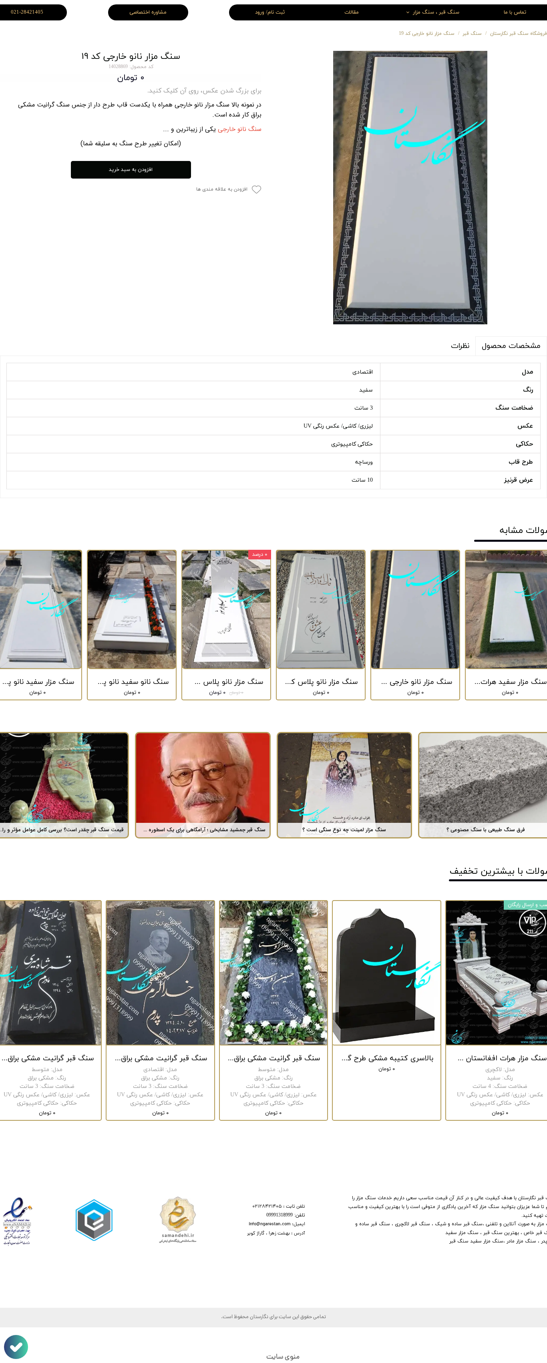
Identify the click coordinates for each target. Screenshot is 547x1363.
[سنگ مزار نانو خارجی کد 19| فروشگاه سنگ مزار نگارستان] (410, 187)
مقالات (351, 12)
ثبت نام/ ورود (270, 12)
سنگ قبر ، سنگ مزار (436, 12)
